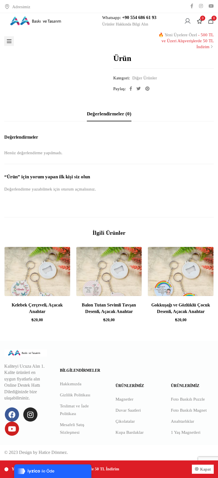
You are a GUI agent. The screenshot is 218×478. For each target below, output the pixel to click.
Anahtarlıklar (182, 421)
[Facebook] (12, 414)
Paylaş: (119, 88)
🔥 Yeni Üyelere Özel (186, 41)
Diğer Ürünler (144, 78)
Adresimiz (21, 7)
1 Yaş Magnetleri (185, 432)
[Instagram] (30, 414)
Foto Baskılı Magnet (189, 410)
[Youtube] (12, 429)
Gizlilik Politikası (75, 395)
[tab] (109, 114)
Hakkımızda (70, 384)
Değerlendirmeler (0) (109, 114)
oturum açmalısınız (78, 189)
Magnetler (124, 399)
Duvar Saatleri (128, 410)
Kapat (205, 469)
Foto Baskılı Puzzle (188, 399)
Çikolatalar (125, 421)
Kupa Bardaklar (130, 432)
